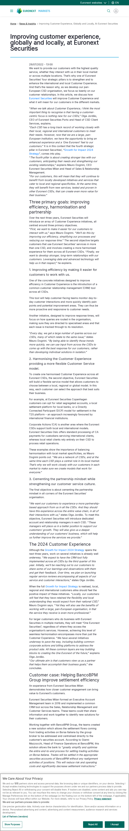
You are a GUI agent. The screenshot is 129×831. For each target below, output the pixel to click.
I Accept (115, 824)
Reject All (92, 824)
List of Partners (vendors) (15, 816)
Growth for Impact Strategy (61, 586)
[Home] (33, 11)
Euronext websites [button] (91, 2)
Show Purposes (12, 824)
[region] (64, 802)
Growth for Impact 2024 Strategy (64, 550)
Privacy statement (102, 799)
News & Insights (27, 23)
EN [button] (117, 2)
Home (13, 23)
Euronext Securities (40, 98)
